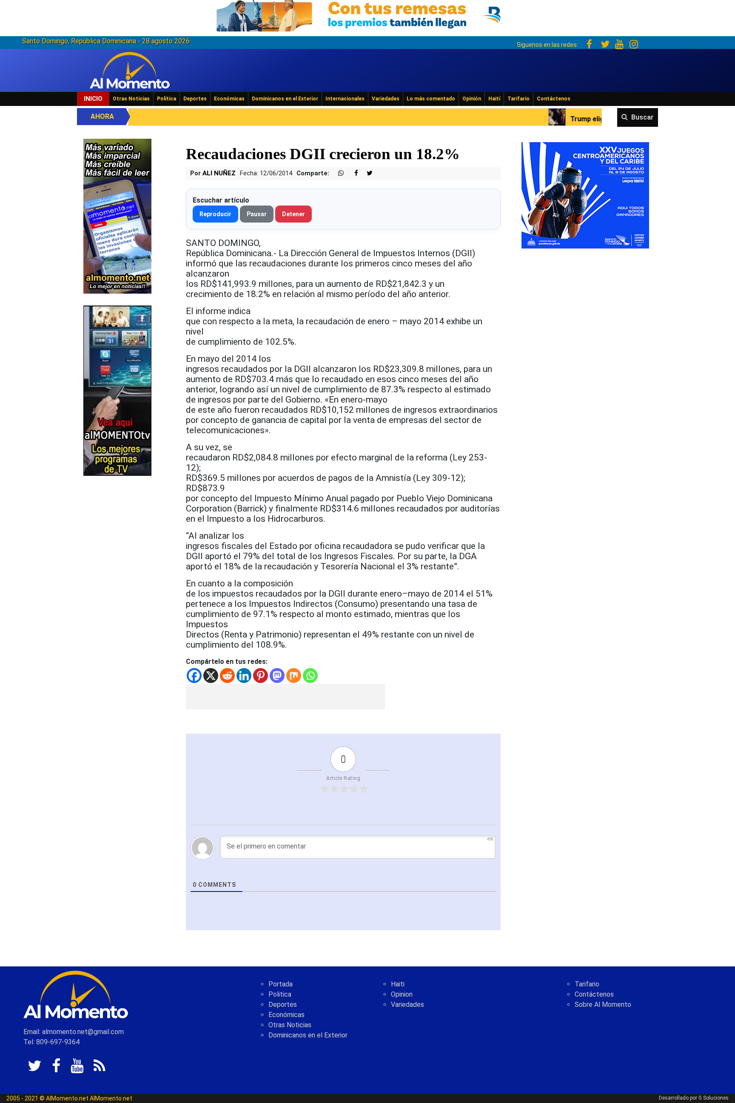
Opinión (471, 99)
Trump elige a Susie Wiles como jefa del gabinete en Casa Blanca (597, 119)
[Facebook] (194, 675)
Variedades (385, 99)
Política (166, 99)
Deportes (195, 99)
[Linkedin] (243, 675)
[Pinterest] (260, 675)
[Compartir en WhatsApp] (337, 173)
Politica (279, 994)
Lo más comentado (431, 99)
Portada (280, 984)
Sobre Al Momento (603, 1004)
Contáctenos (553, 99)
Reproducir (215, 214)
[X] (210, 675)
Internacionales (345, 99)
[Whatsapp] (310, 675)
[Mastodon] (277, 675)
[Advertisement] (285, 696)
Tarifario (518, 99)
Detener (293, 214)
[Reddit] (227, 675)
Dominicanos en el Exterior (285, 99)
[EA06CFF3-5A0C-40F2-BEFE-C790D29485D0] (117, 390)
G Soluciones (713, 1098)
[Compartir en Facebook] (351, 173)
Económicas (229, 99)
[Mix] (293, 675)
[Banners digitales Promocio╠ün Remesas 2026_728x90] (367, 14)
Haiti (398, 984)
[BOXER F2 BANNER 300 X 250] (585, 195)
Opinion (402, 994)
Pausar (257, 214)
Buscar (642, 117)
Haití (494, 99)
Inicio (93, 99)
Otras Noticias (131, 99)
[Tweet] (366, 173)
